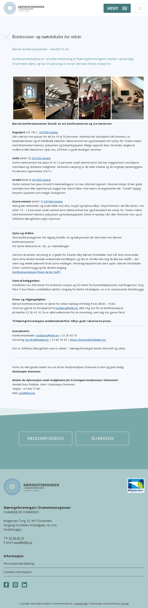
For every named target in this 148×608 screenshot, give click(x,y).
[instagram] (15, 585)
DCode (125, 603)
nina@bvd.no (26, 393)
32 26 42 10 (16, 538)
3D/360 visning (48, 132)
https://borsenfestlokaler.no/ (88, 339)
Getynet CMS (81, 603)
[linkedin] (24, 585)
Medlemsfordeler (45, 439)
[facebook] (6, 585)
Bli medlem (103, 439)
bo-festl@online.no (37, 339)
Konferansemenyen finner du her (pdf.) (36, 272)
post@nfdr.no (23, 542)
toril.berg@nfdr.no (66, 308)
